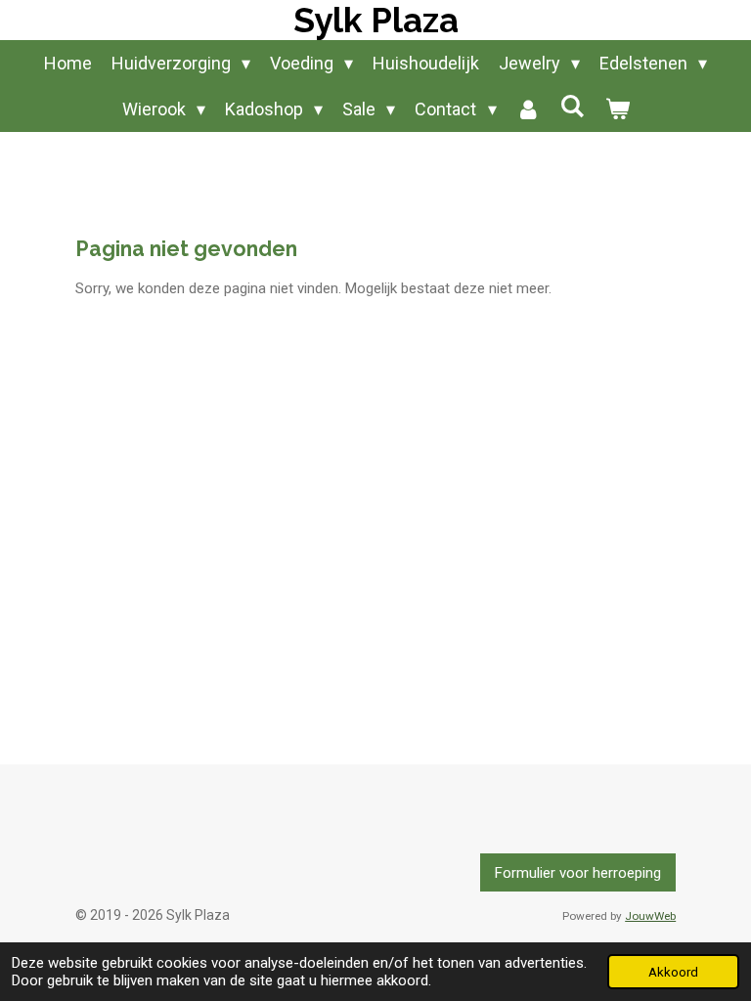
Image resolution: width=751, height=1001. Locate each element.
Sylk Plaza (376, 20)
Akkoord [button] (673, 971)
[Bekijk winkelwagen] (617, 109)
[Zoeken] (573, 106)
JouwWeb (650, 916)
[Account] (529, 109)
